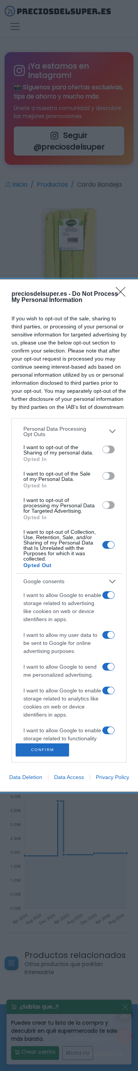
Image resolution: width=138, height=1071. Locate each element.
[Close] (123, 294)
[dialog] (69, 535)
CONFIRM (42, 750)
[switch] (108, 449)
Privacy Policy (112, 777)
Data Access (69, 777)
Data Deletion (25, 777)
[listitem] (69, 431)
